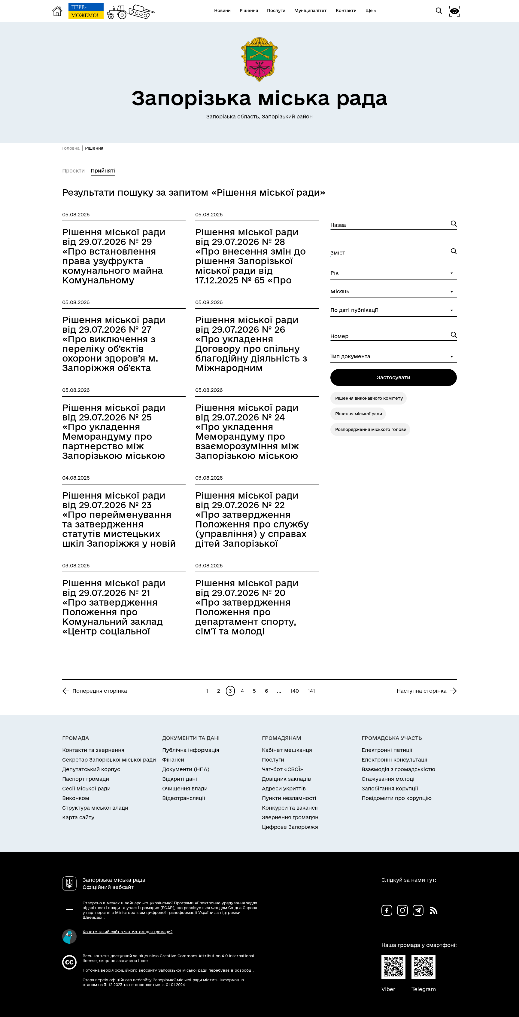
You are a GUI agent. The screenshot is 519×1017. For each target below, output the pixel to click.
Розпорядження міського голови (370, 429)
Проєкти (73, 170)
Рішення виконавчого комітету (369, 398)
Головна (71, 148)
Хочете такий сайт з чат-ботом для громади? (127, 932)
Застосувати (393, 377)
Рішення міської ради (358, 413)
